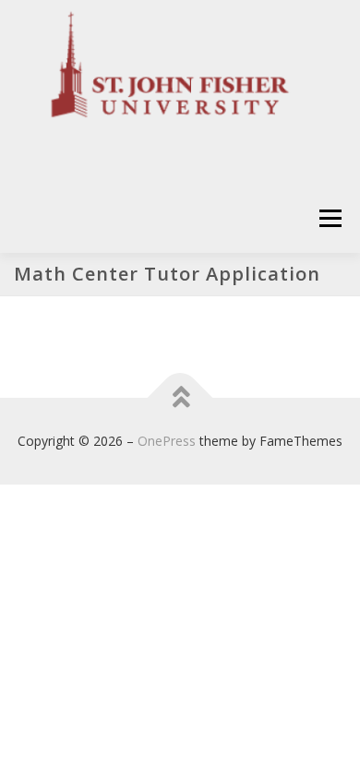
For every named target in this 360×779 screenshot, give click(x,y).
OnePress (167, 440)
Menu (329, 218)
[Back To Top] (180, 398)
